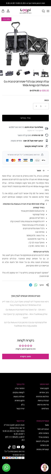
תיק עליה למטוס (42, 441)
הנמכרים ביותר (43, 429)
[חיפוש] (42, 11)
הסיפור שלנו (19, 388)
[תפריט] (48, 11)
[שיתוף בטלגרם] (30, 284)
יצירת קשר (20, 408)
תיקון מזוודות (19, 400)
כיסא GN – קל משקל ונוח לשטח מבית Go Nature (25, 309)
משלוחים (45, 408)
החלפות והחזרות (42, 396)
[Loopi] (25, 11)
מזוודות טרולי (44, 437)
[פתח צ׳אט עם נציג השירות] (45, 468)
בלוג (22, 404)
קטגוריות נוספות (42, 449)
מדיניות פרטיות (43, 404)
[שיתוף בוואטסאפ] (35, 284)
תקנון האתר (44, 388)
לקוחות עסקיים (18, 392)
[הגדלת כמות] (35, 106)
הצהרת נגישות (43, 400)
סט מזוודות (44, 445)
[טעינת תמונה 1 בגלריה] (25, 41)
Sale (47, 425)
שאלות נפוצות (18, 396)
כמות (46, 100)
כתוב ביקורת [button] (25, 356)
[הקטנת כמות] (46, 106)
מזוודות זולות (44, 433)
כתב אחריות (44, 392)
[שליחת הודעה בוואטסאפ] (6, 468)
